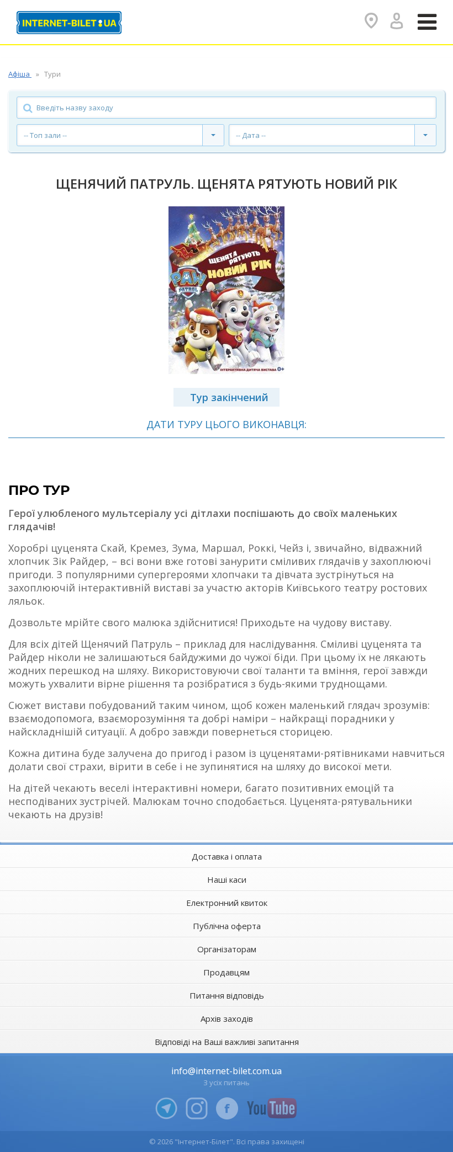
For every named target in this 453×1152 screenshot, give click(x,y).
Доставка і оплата (227, 856)
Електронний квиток (226, 902)
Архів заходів (227, 1018)
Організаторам (226, 948)
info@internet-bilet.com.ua (226, 1071)
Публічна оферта (227, 925)
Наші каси (226, 879)
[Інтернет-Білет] (69, 22)
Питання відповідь (226, 995)
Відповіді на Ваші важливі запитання (227, 1041)
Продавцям (226, 972)
